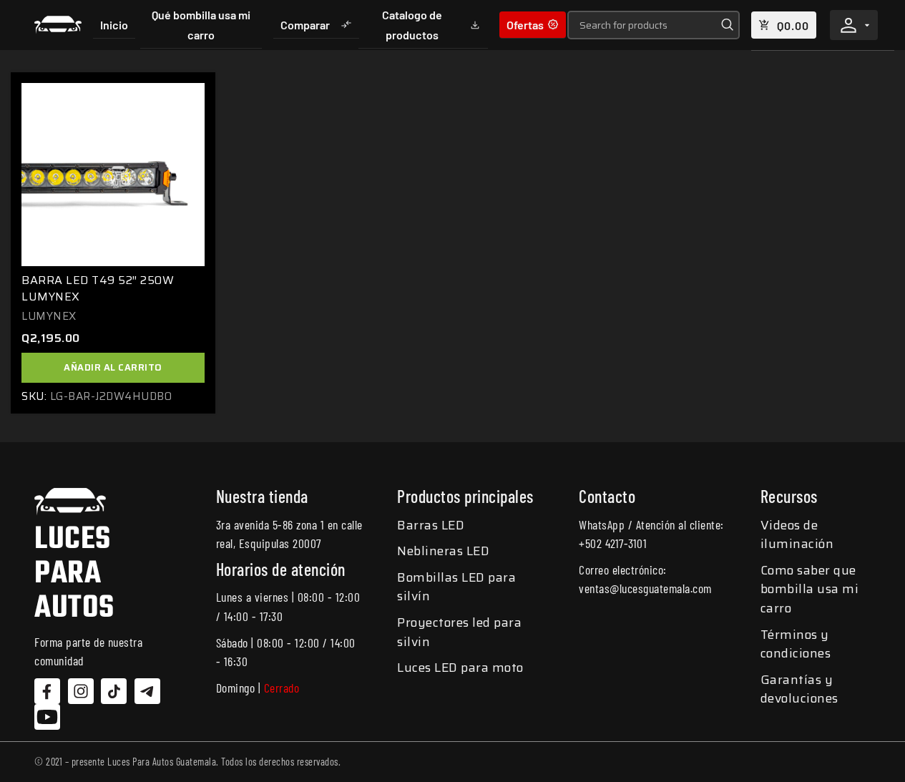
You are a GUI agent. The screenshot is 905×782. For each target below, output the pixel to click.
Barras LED (430, 525)
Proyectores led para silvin (459, 632)
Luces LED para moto (460, 668)
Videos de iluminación (797, 534)
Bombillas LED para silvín (456, 587)
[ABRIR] (867, 25)
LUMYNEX (49, 316)
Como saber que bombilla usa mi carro (809, 589)
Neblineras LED (443, 551)
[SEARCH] (725, 25)
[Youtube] (47, 717)
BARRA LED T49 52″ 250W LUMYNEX (97, 288)
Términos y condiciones (795, 644)
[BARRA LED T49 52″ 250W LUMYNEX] (113, 174)
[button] (113, 368)
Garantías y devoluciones (799, 689)
